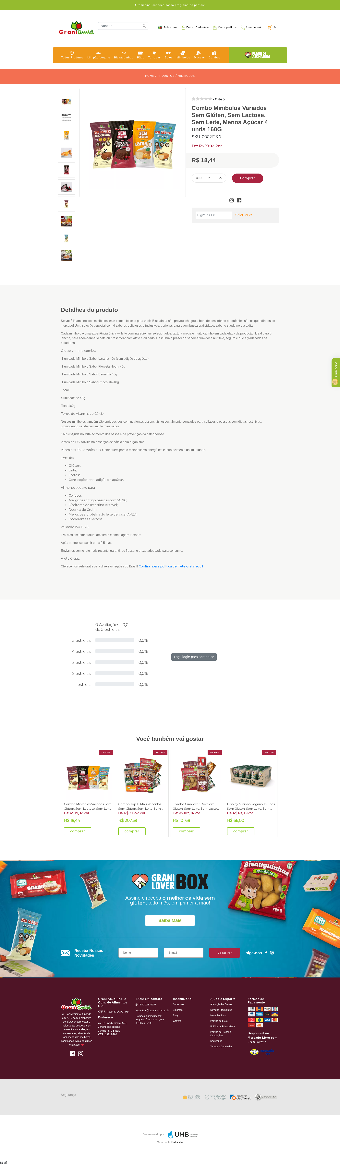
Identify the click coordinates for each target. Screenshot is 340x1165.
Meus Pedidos (218, 1015)
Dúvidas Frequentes (221, 1010)
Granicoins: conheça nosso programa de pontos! (170, 4)
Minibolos (183, 57)
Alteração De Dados (221, 1004)
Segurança (216, 1041)
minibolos (186, 75)
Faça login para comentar (194, 657)
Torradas (154, 57)
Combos (214, 57)
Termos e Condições (221, 1046)
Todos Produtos (72, 57)
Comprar (247, 178)
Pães (140, 57)
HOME (149, 75)
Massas (199, 57)
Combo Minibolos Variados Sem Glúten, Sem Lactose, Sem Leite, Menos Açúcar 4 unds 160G (88, 806)
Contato (177, 1021)
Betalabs (177, 1142)
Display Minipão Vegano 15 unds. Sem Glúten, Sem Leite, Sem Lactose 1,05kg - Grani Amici (251, 806)
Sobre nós (170, 27)
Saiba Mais (170, 920)
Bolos (169, 57)
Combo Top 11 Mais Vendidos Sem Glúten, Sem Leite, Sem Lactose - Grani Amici (139, 806)
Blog (175, 1015)
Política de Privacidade (222, 1026)
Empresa (178, 1010)
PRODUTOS (166, 75)
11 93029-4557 (147, 1004)
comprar (77, 831)
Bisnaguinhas (123, 57)
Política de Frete (219, 1021)
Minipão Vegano (98, 57)
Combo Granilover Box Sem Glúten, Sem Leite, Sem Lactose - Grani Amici (196, 806)
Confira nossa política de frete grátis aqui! (171, 566)
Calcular (242, 215)
